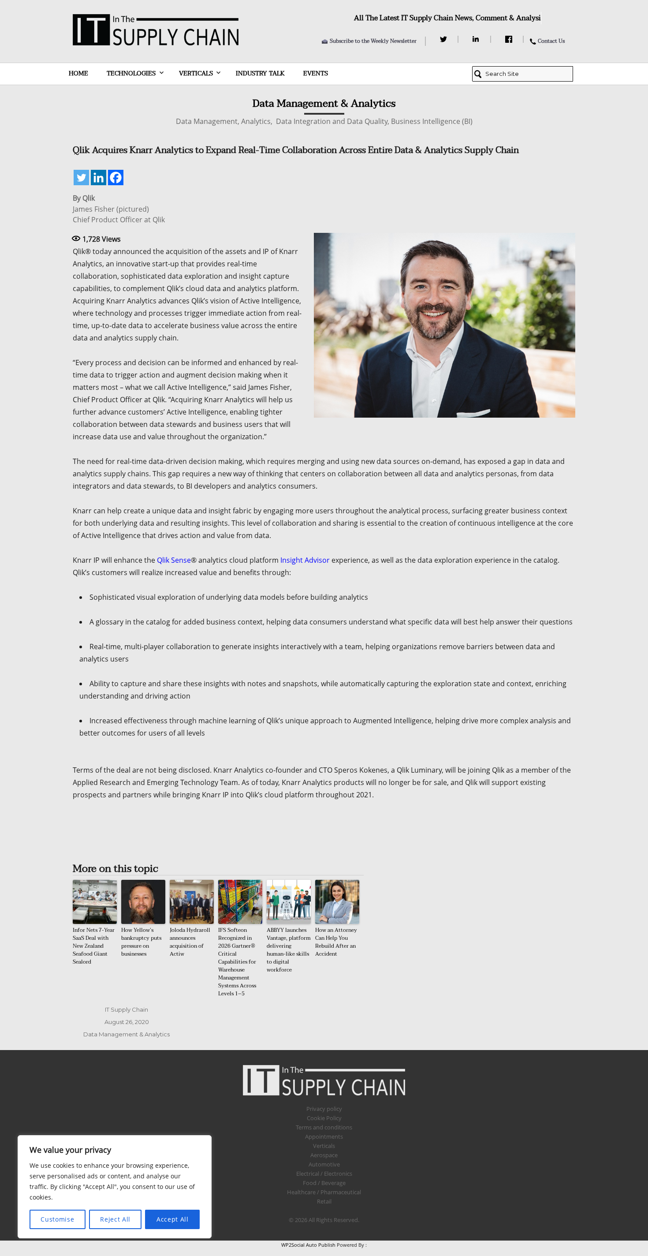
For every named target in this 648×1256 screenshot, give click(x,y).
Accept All (172, 1219)
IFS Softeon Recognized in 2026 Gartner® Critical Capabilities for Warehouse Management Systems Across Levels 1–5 (237, 962)
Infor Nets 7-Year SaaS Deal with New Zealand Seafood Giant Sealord (94, 946)
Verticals (196, 73)
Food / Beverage (324, 1183)
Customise (57, 1219)
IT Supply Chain (126, 1009)
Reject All (115, 1219)
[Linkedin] (98, 177)
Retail (324, 1201)
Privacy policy (324, 1109)
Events (315, 73)
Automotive (324, 1164)
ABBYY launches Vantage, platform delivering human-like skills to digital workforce (289, 950)
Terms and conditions (324, 1127)
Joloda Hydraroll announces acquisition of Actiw (190, 942)
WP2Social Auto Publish (308, 1244)
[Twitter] (444, 39)
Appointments (324, 1136)
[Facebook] (509, 39)
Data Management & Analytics (126, 1034)
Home (78, 73)
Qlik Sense (174, 560)
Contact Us (551, 41)
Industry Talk (260, 73)
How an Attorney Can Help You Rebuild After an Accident (336, 942)
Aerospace (324, 1155)
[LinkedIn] (477, 39)
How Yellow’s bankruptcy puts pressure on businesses (141, 942)
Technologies (131, 73)
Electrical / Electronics (324, 1174)
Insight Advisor (305, 560)
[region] (115, 1186)
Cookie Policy (324, 1118)
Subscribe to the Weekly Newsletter (373, 41)
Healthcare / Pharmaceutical (324, 1192)
